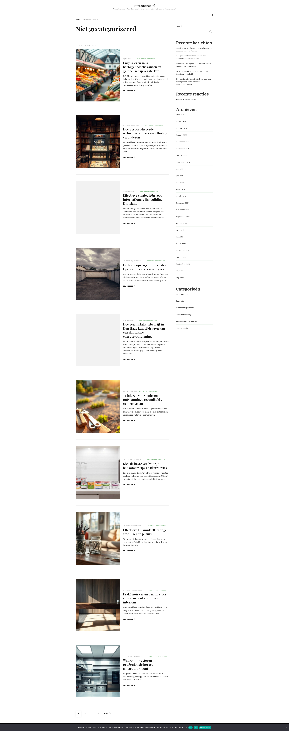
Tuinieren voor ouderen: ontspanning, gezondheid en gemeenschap (143, 399)
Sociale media (182, 328)
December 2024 (182, 203)
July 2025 (180, 176)
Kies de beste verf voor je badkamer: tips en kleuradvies (145, 465)
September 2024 (183, 217)
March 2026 (181, 121)
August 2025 (181, 169)
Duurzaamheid (182, 294)
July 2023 (180, 278)
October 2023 (181, 257)
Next (106, 714)
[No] (286, 727)
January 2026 (181, 135)
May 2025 (180, 183)
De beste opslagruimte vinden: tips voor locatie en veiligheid (145, 267)
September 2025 (183, 162)
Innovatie (180, 301)
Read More (128, 91)
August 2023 (181, 271)
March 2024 (181, 244)
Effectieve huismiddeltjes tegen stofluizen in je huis (146, 532)
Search (179, 26)
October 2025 (181, 155)
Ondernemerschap (183, 315)
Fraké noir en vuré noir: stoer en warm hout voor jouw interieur (144, 598)
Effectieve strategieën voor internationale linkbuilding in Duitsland (144, 199)
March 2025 (181, 196)
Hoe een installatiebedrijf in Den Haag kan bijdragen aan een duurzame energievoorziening (144, 330)
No (196, 727)
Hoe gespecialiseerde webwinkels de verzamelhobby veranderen (145, 133)
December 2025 (182, 142)
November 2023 (182, 251)
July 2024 (180, 230)
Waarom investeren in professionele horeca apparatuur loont (139, 664)
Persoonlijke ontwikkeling (186, 321)
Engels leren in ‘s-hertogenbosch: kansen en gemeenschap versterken (142, 67)
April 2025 (180, 189)
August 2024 (181, 223)
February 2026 (182, 128)
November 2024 (182, 210)
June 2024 (180, 237)
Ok (190, 727)
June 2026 (180, 115)
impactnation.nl (144, 5)
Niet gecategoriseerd (146, 59)
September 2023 (183, 264)
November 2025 (182, 149)
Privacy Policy (205, 727)
